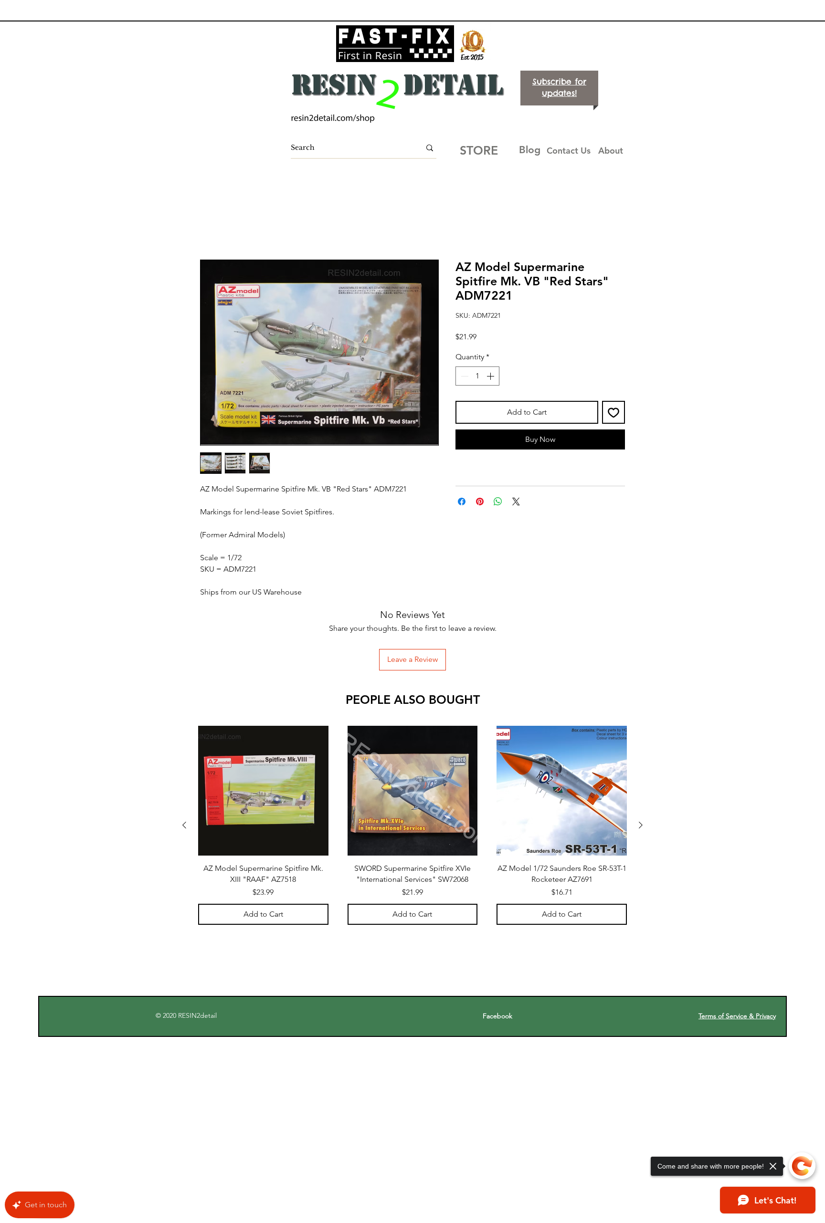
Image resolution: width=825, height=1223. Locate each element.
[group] (412, 762)
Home (211, 225)
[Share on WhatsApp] (498, 502)
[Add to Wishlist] (613, 412)
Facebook (502, 953)
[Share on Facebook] (461, 502)
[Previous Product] (184, 762)
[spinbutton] (477, 376)
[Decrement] (463, 376)
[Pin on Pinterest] (480, 502)
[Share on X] (516, 502)
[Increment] (491, 376)
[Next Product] (640, 762)
